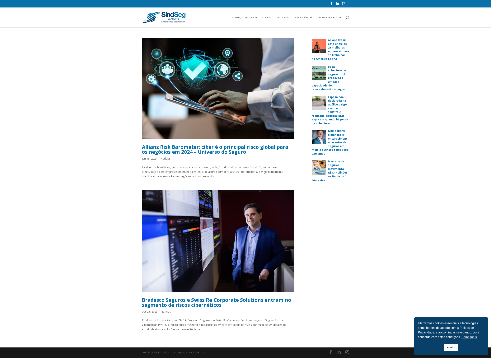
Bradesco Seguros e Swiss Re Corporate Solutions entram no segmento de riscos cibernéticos (216, 302)
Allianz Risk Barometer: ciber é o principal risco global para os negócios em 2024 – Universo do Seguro (215, 149)
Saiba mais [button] (469, 337)
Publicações (301, 17)
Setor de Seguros (327, 17)
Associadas (283, 17)
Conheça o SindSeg (243, 17)
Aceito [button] (451, 347)
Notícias (267, 17)
